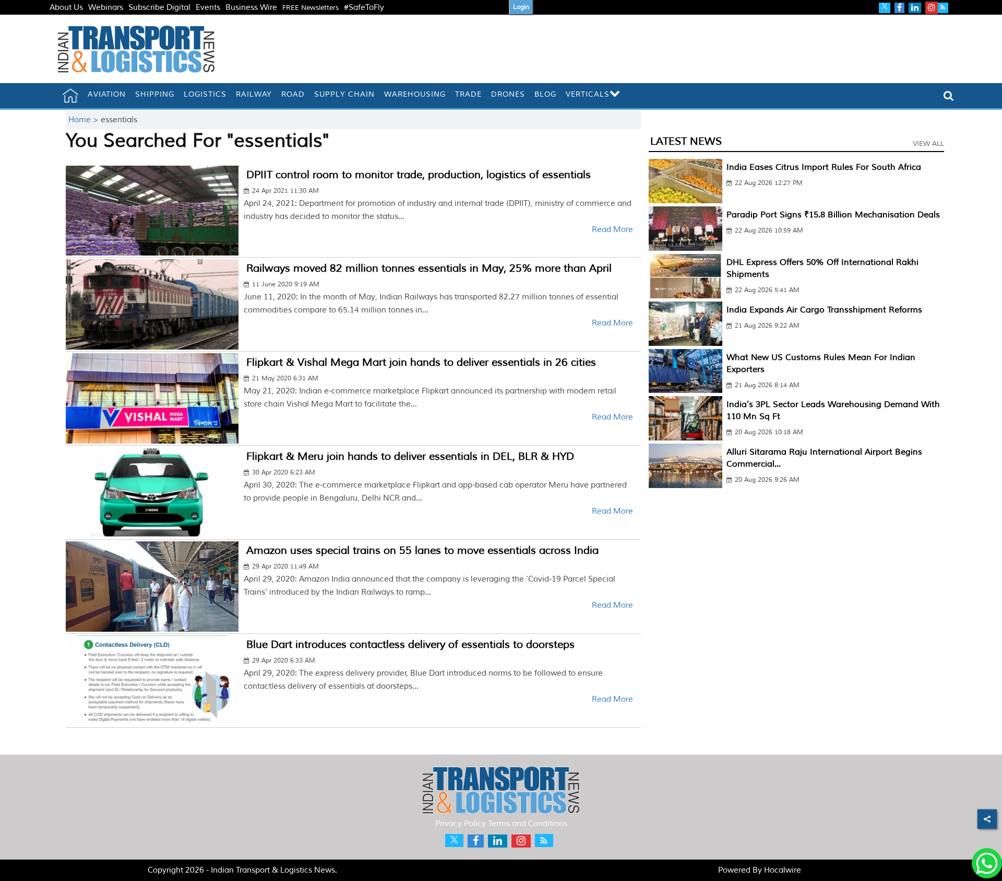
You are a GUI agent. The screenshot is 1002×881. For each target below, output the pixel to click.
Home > (84, 120)
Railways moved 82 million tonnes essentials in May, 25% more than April (429, 268)
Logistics (205, 94)
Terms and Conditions (527, 824)
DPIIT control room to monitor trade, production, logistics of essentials (418, 174)
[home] (70, 95)
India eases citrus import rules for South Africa (823, 167)
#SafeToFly (364, 8)
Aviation (107, 94)
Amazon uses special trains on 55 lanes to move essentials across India (422, 550)
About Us (66, 8)
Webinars (105, 8)
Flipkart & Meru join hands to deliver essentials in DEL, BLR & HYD (410, 456)
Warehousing (415, 94)
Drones (508, 94)
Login (521, 7)
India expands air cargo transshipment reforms (824, 310)
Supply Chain (344, 94)
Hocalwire (782, 870)
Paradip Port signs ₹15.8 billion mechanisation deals (833, 215)
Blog (545, 94)
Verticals (588, 94)
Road (293, 94)
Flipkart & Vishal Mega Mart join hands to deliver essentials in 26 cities (421, 362)
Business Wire (251, 8)
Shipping (154, 94)
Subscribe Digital (159, 8)
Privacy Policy (460, 824)
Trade (468, 94)
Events (208, 8)
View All (928, 144)
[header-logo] (136, 49)
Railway (254, 94)
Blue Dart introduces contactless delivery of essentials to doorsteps (410, 644)
